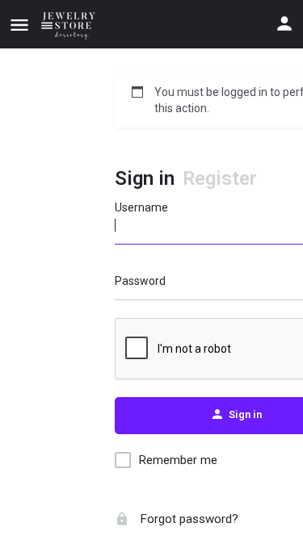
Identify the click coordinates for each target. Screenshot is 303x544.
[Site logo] (71, 24)
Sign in (145, 178)
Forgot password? (187, 519)
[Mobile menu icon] (19, 24)
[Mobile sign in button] (284, 23)
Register (220, 178)
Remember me (178, 460)
